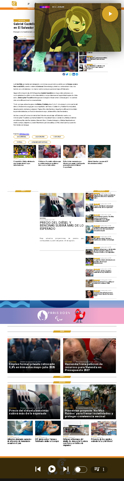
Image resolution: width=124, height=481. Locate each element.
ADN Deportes (24, 134)
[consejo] (89, 294)
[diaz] (89, 197)
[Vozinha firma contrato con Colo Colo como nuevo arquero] (83, 67)
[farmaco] (89, 240)
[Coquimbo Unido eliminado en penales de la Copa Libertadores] (89, 262)
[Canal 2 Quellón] (28, 4)
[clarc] (83, 59)
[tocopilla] (89, 283)
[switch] (80, 469)
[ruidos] (89, 218)
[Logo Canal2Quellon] (14, 5)
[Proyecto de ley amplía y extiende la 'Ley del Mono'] (89, 273)
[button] (22, 136)
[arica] (89, 251)
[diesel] (89, 207)
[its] (89, 229)
